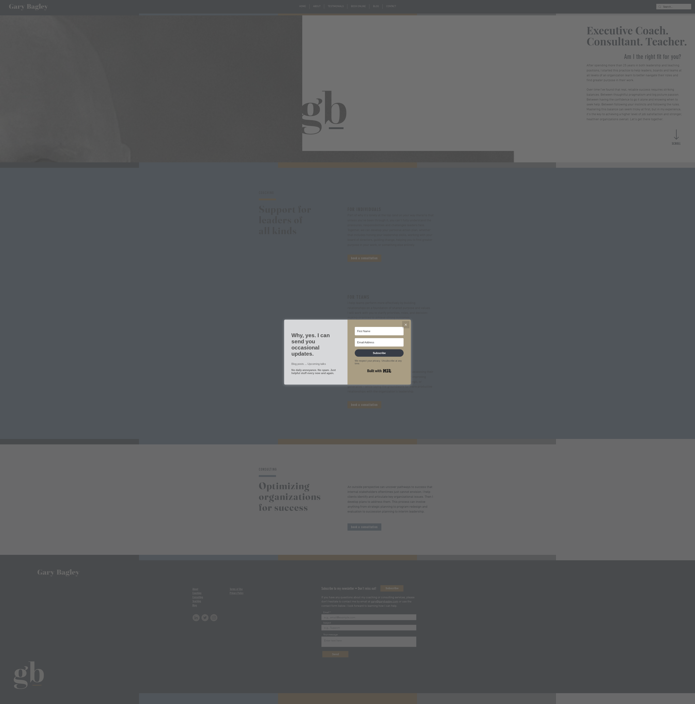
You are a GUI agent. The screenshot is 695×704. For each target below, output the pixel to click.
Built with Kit (379, 371)
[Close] (405, 324)
